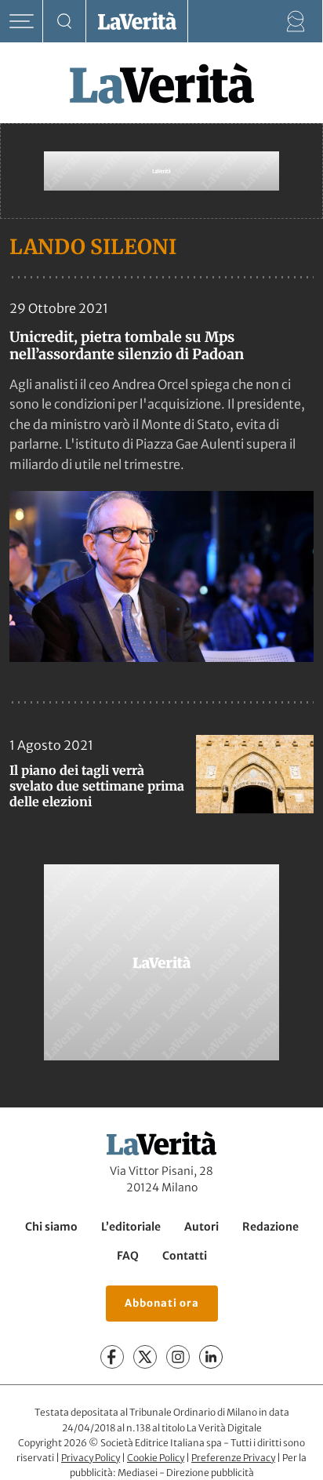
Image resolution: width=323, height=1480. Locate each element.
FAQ (128, 1256)
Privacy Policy (90, 1458)
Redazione (270, 1227)
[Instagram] (178, 1357)
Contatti (184, 1256)
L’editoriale (131, 1227)
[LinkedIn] (211, 1357)
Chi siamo (51, 1227)
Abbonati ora (162, 1303)
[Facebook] (112, 1357)
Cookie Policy (155, 1458)
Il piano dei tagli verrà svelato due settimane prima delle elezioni (96, 785)
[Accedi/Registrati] (296, 21)
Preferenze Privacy (233, 1458)
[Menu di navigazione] (21, 21)
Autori (201, 1227)
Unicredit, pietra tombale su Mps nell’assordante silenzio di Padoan (126, 345)
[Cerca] (64, 21)
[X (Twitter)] (145, 1357)
